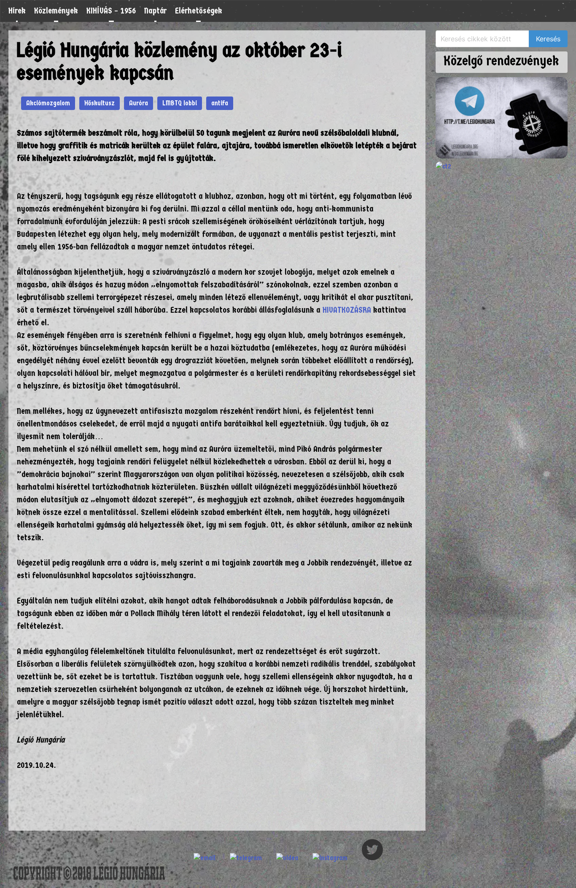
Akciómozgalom (48, 103)
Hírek (17, 11)
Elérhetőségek (198, 11)
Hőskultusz (99, 103)
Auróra (138, 103)
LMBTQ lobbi (179, 103)
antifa (219, 103)
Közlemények (56, 11)
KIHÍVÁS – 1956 (111, 11)
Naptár (155, 11)
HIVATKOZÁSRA (347, 310)
